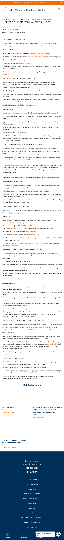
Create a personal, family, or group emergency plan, (20, 72)
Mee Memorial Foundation (31, 518)
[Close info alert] (61, 3)
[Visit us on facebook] (28, 472)
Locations (32, 489)
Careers (32, 508)
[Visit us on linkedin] (31, 472)
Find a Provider (32, 484)
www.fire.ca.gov (22, 60)
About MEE (32, 503)
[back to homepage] (2, 19)
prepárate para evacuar (11, 245)
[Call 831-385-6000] (59, 9)
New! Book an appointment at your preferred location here (32, 3)
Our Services (32, 479)
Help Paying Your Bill (32, 498)
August (20, 19)
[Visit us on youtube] (33, 472)
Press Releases (18, 27)
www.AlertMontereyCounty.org (40, 53)
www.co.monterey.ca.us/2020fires (39, 57)
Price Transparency (32, 522)
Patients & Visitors (32, 494)
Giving (32, 513)
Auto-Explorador (51, 344)
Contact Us (31, 527)
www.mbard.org (25, 63)
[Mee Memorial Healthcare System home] (25, 9)
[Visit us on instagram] (36, 472)
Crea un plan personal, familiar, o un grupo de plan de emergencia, (25, 243)
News (7, 19)
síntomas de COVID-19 (18, 342)
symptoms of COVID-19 (19, 165)
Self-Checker (40, 167)
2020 (14, 19)
